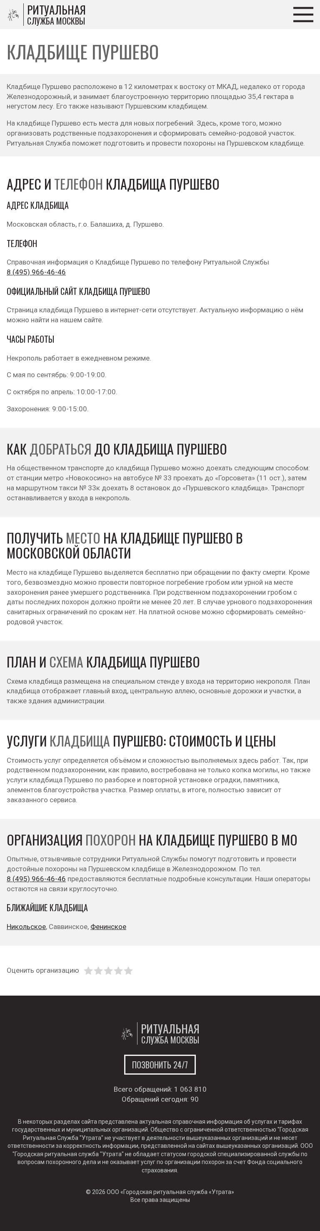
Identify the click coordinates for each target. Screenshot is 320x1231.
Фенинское (108, 926)
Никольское (26, 926)
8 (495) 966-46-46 (36, 272)
